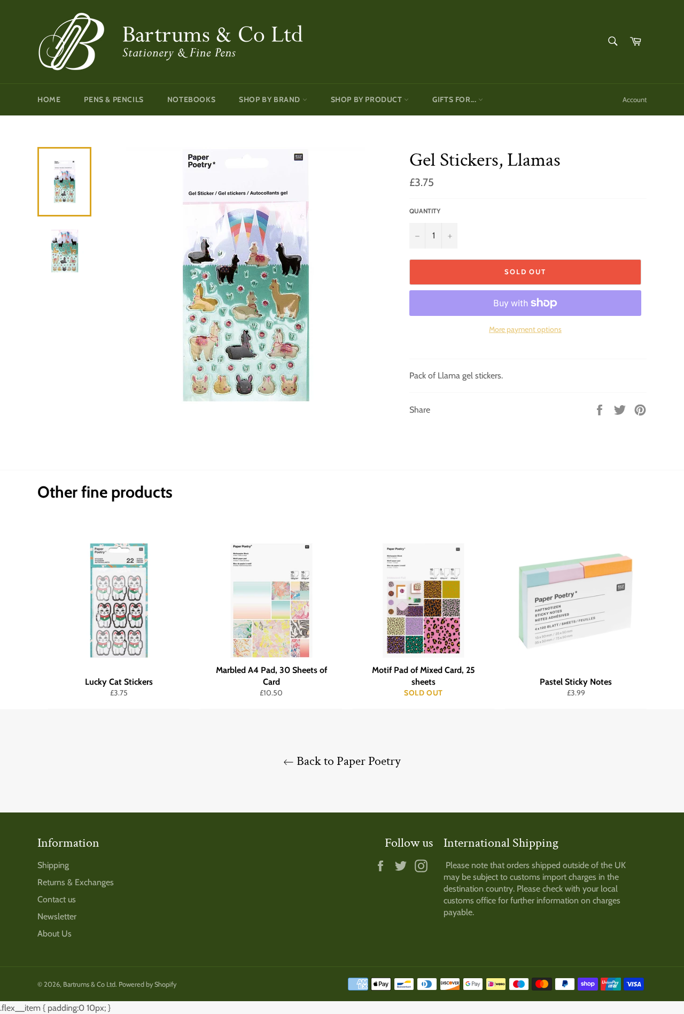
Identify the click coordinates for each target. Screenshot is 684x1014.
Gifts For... (455, 99)
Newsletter (56, 916)
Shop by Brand (270, 99)
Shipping (53, 865)
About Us (54, 933)
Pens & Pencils (113, 99)
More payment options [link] (525, 329)
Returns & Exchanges (75, 882)
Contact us (56, 899)
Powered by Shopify (147, 984)
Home (48, 99)
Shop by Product (368, 99)
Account (635, 99)
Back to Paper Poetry (347, 761)
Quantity (424, 211)
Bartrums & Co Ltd (89, 984)
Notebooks (191, 99)
